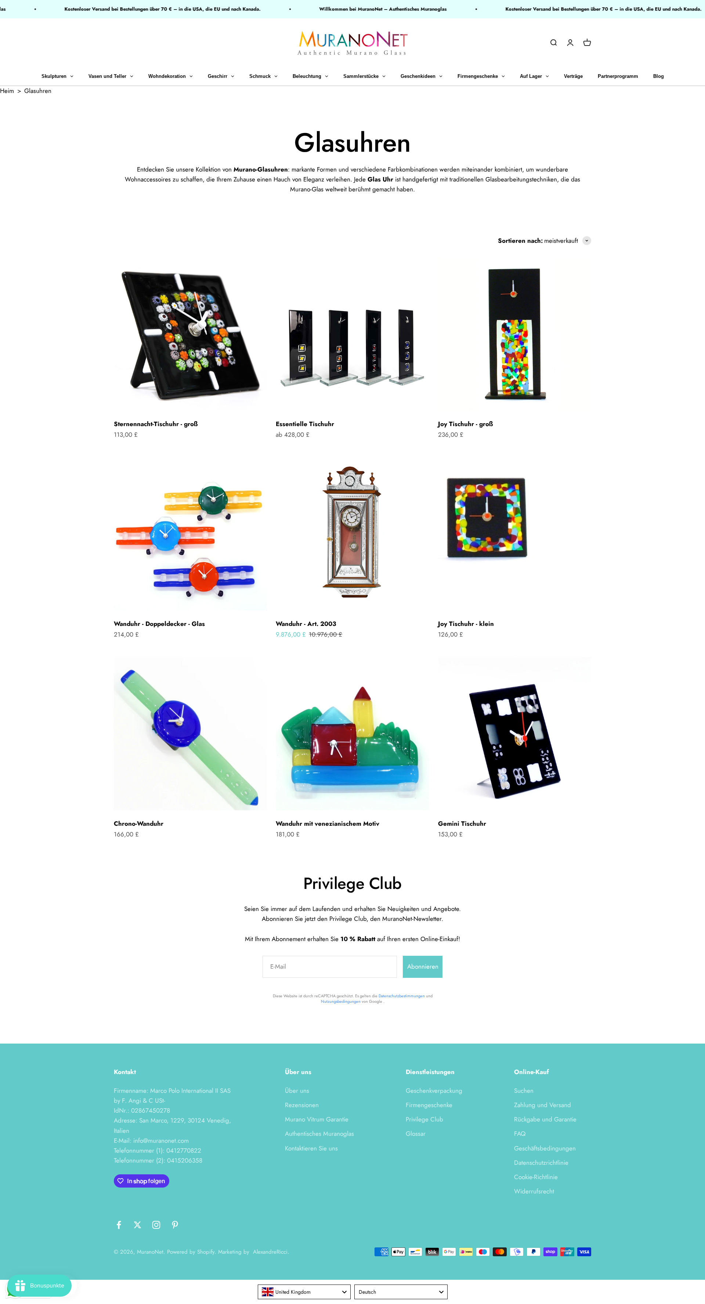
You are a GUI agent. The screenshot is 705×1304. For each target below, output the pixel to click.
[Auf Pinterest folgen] (175, 1225)
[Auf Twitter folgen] (137, 1225)
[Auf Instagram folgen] (156, 1225)
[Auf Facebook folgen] (119, 1225)
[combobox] (304, 1292)
